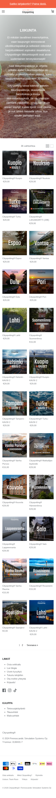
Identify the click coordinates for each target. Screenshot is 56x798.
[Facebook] (4, 690)
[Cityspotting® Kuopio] (14, 163)
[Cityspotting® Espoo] (14, 243)
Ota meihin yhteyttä (16, 678)
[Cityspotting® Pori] (41, 281)
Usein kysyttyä (14, 671)
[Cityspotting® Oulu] (14, 281)
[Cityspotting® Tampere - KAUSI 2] (14, 403)
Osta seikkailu (14, 664)
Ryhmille (39, 775)
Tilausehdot (12, 712)
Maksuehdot (13, 715)
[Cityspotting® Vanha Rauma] (14, 570)
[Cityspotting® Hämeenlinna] (41, 487)
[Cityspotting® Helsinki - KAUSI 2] (14, 362)
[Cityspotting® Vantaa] (41, 243)
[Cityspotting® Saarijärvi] (14, 612)
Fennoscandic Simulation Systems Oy (36, 788)
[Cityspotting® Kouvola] (14, 487)
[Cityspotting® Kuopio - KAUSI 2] (41, 362)
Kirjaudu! (11, 682)
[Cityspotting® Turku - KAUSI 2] (41, 403)
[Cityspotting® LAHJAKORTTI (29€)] (41, 201)
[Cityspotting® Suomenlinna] (41, 320)
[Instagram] (9, 690)
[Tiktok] (15, 690)
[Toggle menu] (3, 11)
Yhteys (24, 779)
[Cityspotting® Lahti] (14, 320)
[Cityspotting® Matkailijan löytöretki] (41, 445)
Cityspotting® (14, 788)
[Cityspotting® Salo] (41, 529)
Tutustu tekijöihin (15, 675)
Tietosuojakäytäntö (16, 708)
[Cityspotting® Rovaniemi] (41, 570)
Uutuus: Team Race (10, 779)
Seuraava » (32, 645)
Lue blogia (12, 668)
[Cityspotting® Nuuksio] (41, 163)
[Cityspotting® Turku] (14, 201)
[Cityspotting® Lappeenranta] (14, 529)
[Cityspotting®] (28, 12)
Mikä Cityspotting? (24, 775)
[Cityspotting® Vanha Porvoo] (14, 445)
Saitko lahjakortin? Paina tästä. (28, 3)
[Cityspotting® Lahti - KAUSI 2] (41, 612)
